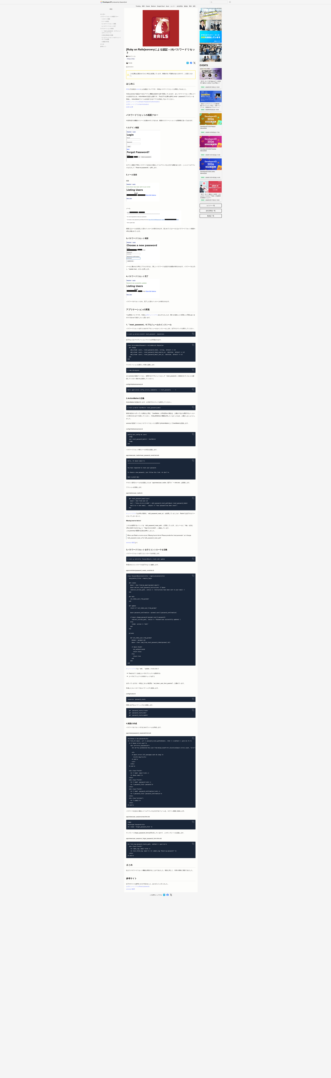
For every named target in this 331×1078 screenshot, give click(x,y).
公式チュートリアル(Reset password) (137, 886)
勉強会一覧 (210, 216)
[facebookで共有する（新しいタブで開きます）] (191, 63)
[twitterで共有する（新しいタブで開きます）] (194, 63)
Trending (138, 6)
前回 (127, 89)
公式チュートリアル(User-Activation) (137, 104)
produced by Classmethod (119, 2)
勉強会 (186, 6)
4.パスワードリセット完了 (109, 26)
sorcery (138, 89)
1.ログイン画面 (106, 19)
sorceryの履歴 (130, 542)
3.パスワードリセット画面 (109, 24)
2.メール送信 (105, 21)
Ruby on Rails (131, 58)
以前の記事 (129, 107)
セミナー (172, 6)
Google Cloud (161, 6)
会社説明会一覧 (210, 211)
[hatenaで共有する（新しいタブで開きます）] (188, 63)
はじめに (102, 14)
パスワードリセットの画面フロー (109, 16)
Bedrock (153, 6)
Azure (167, 6)
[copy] (193, 334)
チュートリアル (131, 513)
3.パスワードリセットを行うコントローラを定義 (111, 38)
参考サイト (103, 46)
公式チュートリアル (152, 315)
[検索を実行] (211, 2)
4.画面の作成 (105, 41)
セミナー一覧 (211, 205)
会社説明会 (180, 6)
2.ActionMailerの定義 (107, 35)
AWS (143, 6)
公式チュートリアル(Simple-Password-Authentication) (143, 102)
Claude (148, 6)
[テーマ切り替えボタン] (230, 2)
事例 (190, 6)
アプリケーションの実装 (107, 28)
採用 (194, 6)
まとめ (102, 44)
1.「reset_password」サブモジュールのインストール (111, 31)
